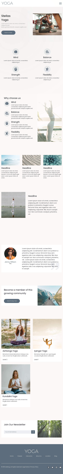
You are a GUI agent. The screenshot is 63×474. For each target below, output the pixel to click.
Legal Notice (26, 467)
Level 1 (36, 360)
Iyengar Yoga (40, 351)
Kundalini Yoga (10, 396)
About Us (38, 456)
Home (11, 456)
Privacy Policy (34, 467)
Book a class (8, 32)
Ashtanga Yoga (10, 351)
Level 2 (5, 360)
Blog (55, 456)
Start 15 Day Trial (12, 301)
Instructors (29, 456)
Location (47, 456)
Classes (19, 456)
